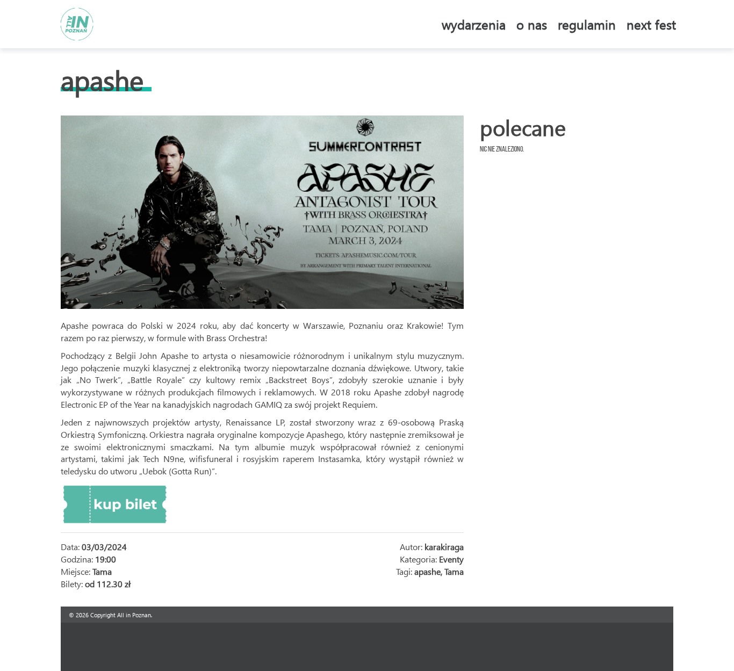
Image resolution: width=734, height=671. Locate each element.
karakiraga (444, 546)
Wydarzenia (474, 24)
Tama (454, 571)
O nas (531, 24)
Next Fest (651, 24)
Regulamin (587, 24)
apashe (427, 571)
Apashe (102, 80)
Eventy (451, 559)
